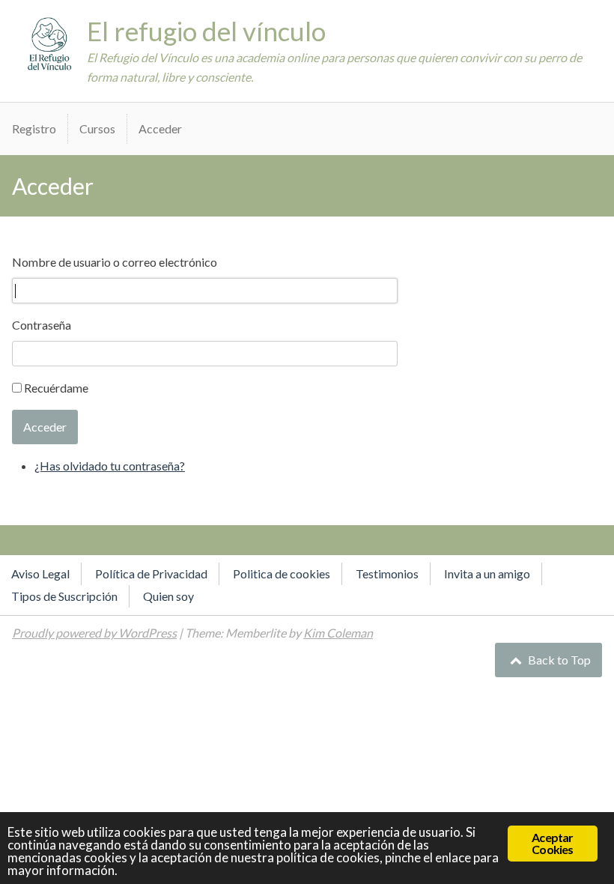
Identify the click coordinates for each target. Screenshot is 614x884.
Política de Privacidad (151, 573)
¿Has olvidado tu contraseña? (109, 465)
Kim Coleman (338, 633)
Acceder (160, 128)
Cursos (97, 128)
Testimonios (387, 573)
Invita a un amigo (487, 573)
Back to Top (558, 660)
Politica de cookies (281, 573)
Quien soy (168, 596)
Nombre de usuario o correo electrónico (114, 262)
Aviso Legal (40, 573)
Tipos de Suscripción (64, 596)
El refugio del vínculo (206, 30)
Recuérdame (56, 388)
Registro (34, 128)
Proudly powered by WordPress (94, 633)
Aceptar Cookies (552, 843)
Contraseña (41, 325)
